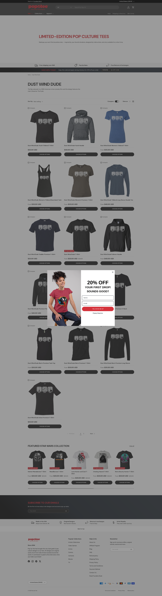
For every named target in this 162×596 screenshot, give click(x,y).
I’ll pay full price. (98, 313)
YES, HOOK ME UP (98, 309)
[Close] (113, 272)
